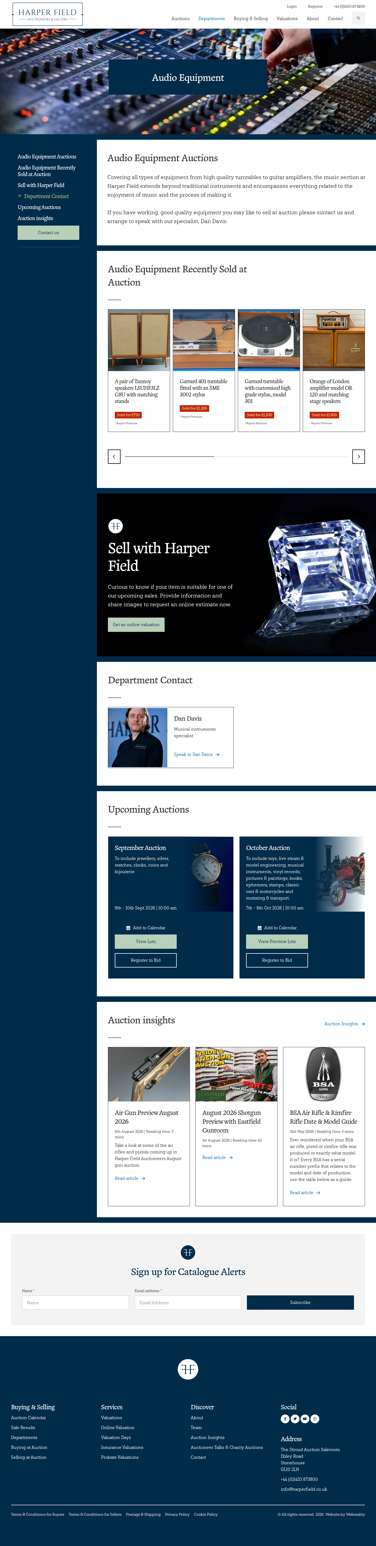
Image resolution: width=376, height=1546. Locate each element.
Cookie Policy (206, 1514)
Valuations (287, 18)
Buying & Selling (251, 18)
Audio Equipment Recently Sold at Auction (46, 170)
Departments (211, 18)
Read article (126, 1178)
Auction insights (35, 218)
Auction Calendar (28, 1417)
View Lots (146, 941)
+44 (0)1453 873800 (349, 6)
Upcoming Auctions (39, 207)
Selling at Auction (29, 1457)
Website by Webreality (345, 1514)
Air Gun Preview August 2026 (146, 1117)
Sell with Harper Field (41, 185)
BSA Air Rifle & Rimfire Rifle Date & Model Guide (323, 1117)
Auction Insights (341, 1023)
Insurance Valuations (122, 1447)
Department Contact (46, 196)
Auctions (180, 18)
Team (196, 1427)
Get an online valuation (136, 624)
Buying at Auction (29, 1447)
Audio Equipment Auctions (47, 156)
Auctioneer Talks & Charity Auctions (227, 1447)
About (313, 18)
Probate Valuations (120, 1457)
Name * (28, 1291)
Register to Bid (146, 960)
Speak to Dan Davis (193, 754)
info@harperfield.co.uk (304, 1489)
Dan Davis (187, 718)
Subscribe (300, 1302)
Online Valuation (118, 1427)
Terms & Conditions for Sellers (95, 1514)
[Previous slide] (114, 456)
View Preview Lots (277, 941)
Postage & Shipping (143, 1514)
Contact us (48, 232)
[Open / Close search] (358, 18)
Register (315, 6)
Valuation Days (116, 1437)
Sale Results (23, 1427)
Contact (335, 18)
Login (292, 6)
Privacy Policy (177, 1514)
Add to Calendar (149, 927)
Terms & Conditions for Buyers (37, 1514)
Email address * (148, 1291)
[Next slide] (358, 456)
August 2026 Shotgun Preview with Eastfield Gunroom (231, 1121)
